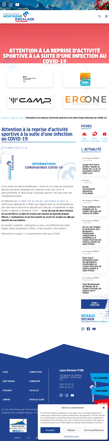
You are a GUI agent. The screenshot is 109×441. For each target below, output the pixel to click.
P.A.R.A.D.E (34, 390)
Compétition (35, 372)
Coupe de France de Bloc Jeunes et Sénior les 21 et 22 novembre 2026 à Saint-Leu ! (91, 169)
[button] (103, 407)
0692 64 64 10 (66, 387)
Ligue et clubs (17, 117)
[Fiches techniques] (94, 134)
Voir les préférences (94, 430)
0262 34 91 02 (66, 384)
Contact (17, 438)
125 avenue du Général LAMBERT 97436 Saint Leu (70, 377)
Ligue (5, 372)
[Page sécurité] (84, 134)
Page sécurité (85, 140)
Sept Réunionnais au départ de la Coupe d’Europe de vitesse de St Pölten (91, 288)
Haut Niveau (9, 381)
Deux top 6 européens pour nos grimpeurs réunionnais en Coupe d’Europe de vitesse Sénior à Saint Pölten (91, 264)
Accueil (4, 117)
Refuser (71, 430)
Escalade (7, 390)
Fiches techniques (95, 140)
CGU (28, 438)
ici (24, 233)
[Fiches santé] (104, 134)
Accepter (50, 430)
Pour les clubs (36, 399)
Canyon (6, 399)
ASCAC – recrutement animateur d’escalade (88, 190)
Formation (34, 381)
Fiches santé (105, 140)
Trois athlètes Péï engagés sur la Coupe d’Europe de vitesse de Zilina (91, 210)
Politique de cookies (71, 436)
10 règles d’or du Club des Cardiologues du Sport (41, 201)
